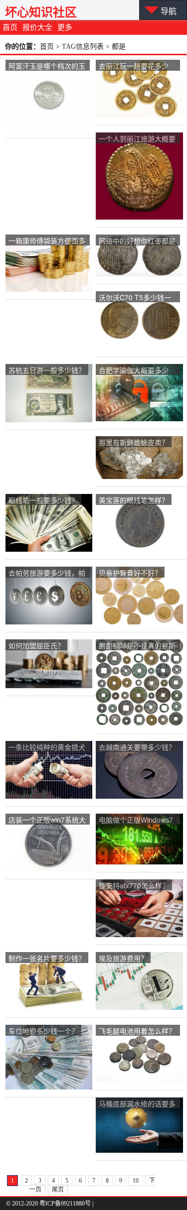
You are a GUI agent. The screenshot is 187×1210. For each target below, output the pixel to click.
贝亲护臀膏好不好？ (130, 573)
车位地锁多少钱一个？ (43, 1031)
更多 (64, 27)
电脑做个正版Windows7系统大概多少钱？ (136, 820)
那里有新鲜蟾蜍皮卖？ (134, 442)
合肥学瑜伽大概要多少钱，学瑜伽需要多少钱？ (137, 370)
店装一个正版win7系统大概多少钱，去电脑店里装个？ (47, 820)
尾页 (58, 1189)
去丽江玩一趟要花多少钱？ (134, 66)
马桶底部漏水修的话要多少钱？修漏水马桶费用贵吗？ (137, 1104)
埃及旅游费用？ (123, 958)
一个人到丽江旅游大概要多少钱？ (137, 139)
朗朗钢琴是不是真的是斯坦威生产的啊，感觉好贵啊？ (137, 646)
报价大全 (37, 27)
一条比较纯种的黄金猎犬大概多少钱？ (46, 747)
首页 (9, 27)
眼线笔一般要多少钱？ (43, 500)
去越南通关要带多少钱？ (137, 747)
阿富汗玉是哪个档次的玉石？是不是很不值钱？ (46, 66)
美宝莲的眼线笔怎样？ (134, 500)
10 (136, 1180)
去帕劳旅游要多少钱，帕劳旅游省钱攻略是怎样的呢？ (46, 573)
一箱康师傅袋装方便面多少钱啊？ (46, 241)
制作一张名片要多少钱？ (46, 958)
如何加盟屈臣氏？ (36, 645)
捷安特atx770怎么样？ (134, 885)
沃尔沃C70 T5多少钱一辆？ (135, 298)
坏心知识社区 (41, 12)
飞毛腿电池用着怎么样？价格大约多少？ (137, 1031)
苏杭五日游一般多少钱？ (46, 370)
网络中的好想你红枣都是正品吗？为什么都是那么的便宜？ (137, 241)
